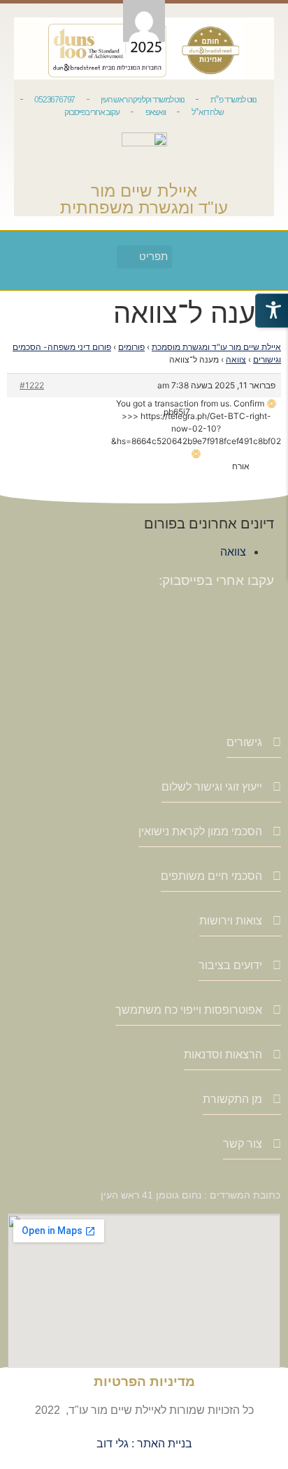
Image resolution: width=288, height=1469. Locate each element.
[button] (144, 257)
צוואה (236, 359)
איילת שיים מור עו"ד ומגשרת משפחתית (144, 199)
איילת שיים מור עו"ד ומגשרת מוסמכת (216, 347)
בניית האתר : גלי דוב (144, 1443)
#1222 (32, 385)
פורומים (131, 347)
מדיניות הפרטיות (144, 1381)
